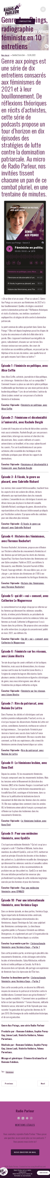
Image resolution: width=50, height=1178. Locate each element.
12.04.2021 (31, 55)
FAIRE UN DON (44, 1172)
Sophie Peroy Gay (18, 55)
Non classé (5, 55)
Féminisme (9, 1072)
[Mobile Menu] (43, 9)
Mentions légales (25, 1125)
